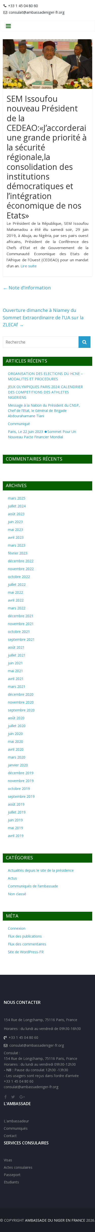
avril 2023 (16, 537)
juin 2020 (15, 733)
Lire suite (29, 265)
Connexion (16, 928)
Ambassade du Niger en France (55, 1220)
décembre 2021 (20, 615)
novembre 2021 (21, 623)
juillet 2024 (17, 506)
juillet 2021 (17, 655)
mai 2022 (15, 592)
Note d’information (27, 288)
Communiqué (19, 423)
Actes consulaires (18, 1167)
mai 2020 (15, 741)
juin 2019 (15, 820)
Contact (10, 1135)
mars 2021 (16, 686)
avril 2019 (16, 835)
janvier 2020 (18, 765)
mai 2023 (15, 529)
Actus (12, 878)
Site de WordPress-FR (26, 951)
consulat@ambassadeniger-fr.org (37, 12)
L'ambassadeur (16, 1121)
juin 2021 (15, 663)
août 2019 (16, 804)
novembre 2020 (21, 702)
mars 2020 (16, 757)
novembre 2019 (21, 780)
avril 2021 (16, 678)
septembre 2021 (21, 639)
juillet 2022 (17, 584)
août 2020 (16, 718)
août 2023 (16, 513)
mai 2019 (15, 827)
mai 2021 (15, 670)
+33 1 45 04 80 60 (23, 5)
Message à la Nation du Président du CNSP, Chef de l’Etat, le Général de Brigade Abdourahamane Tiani (44, 410)
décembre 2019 (20, 772)
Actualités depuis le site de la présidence (41, 870)
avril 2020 (16, 749)
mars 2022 (16, 608)
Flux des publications (25, 936)
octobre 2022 (19, 576)
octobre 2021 (19, 631)
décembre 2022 (20, 561)
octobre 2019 (19, 788)
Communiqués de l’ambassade (33, 886)
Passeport (12, 1174)
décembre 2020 (20, 694)
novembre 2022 (21, 568)
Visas (8, 1160)
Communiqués (16, 1128)
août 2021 (16, 647)
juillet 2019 (17, 812)
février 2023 (17, 553)
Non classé (17, 893)
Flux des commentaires (27, 944)
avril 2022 (16, 600)
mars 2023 (16, 545)
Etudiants (11, 1182)
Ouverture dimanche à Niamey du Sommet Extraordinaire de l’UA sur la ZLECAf (43, 317)
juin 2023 (15, 521)
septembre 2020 (21, 710)
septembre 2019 (21, 796)
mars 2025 (16, 498)
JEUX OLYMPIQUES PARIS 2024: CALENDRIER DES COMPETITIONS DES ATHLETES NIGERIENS (45, 392)
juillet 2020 (17, 725)
